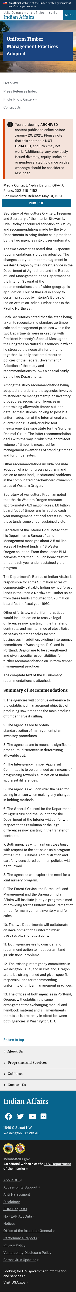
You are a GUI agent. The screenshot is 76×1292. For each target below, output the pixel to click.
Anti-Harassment (16, 1195)
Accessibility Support (20, 1187)
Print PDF (36, 203)
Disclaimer (11, 1202)
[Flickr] (44, 1118)
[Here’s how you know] (38, 5)
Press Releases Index (20, 91)
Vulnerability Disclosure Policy (27, 1253)
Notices (9, 1224)
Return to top (13, 1040)
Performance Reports (20, 1238)
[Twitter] (20, 1118)
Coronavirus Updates (19, 1260)
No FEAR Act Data (17, 1216)
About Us (15, 1051)
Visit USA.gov (14, 1282)
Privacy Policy (14, 1245)
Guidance (15, 1074)
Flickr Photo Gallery (19, 99)
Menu (69, 14)
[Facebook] (8, 1118)
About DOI (11, 1180)
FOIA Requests (15, 1209)
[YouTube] (32, 1118)
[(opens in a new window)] (8, 1148)
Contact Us (12, 107)
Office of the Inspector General (27, 1231)
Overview (10, 83)
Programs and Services (27, 1063)
